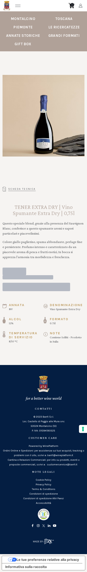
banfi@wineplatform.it (60, 455)
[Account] (80, 6)
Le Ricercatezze (64, 27)
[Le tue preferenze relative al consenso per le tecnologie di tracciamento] (83, 429)
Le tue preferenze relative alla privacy (47, 559)
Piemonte (23, 27)
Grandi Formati (64, 35)
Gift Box (23, 44)
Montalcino (23, 19)
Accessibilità (43, 503)
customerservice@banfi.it (62, 464)
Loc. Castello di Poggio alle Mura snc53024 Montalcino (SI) (44, 423)
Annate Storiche (23, 35)
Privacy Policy (43, 484)
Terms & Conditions (43, 489)
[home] (45, 5)
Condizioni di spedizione (43, 493)
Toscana (64, 19)
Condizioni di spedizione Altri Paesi (43, 498)
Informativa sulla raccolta (26, 567)
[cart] (71, 6)
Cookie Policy (43, 479)
